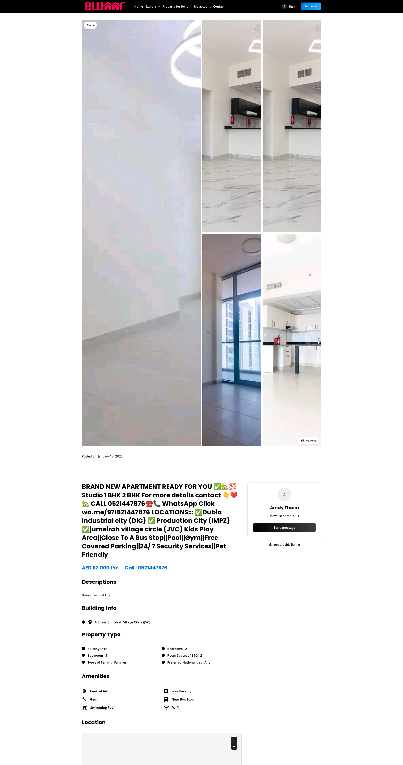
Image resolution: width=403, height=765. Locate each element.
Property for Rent (175, 6)
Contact (219, 6)
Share (90, 25)
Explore (150, 6)
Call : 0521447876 (146, 567)
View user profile (282, 516)
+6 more (311, 440)
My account (202, 6)
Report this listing (286, 545)
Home (138, 6)
